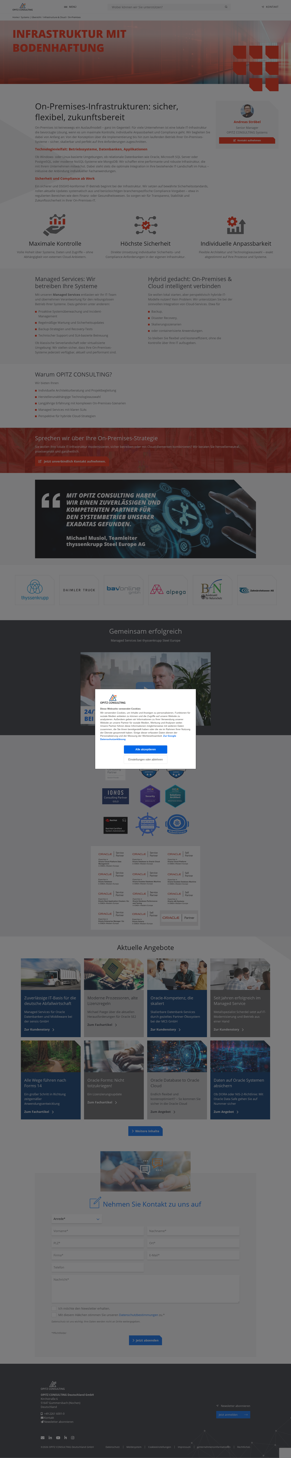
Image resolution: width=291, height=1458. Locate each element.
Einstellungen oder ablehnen (145, 759)
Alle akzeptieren (145, 749)
